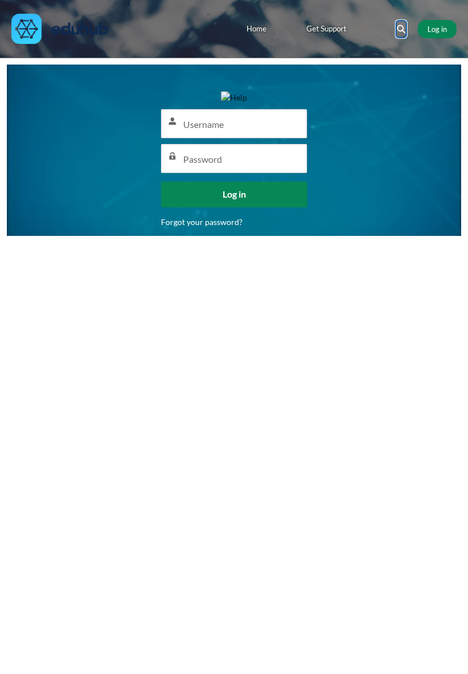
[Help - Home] (59, 29)
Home (257, 28)
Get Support (326, 28)
